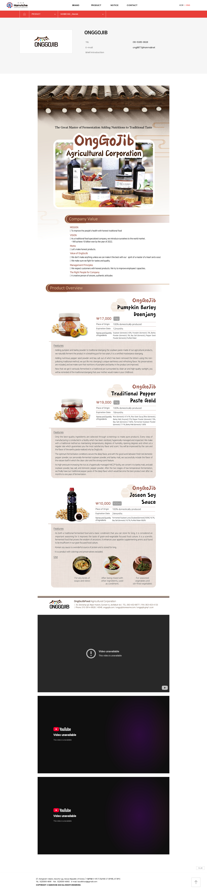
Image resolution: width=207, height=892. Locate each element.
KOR (181, 5)
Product (96, 5)
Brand (75, 5)
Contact (132, 5)
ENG (188, 5)
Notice (114, 5)
